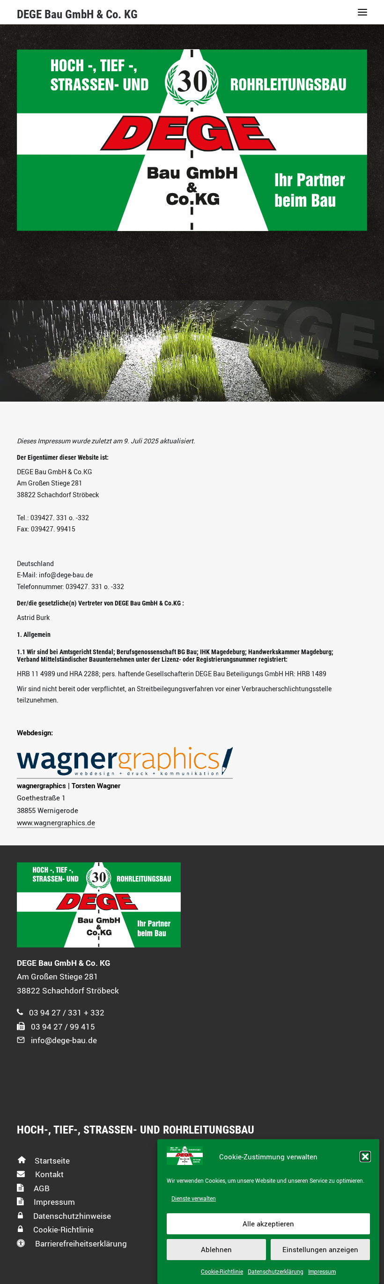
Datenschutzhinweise (71, 1215)
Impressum (322, 1271)
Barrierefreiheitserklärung (80, 1243)
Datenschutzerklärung (275, 1271)
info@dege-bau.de (64, 1040)
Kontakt (48, 1174)
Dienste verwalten (193, 1198)
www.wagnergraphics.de (56, 822)
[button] (365, 1156)
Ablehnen (216, 1249)
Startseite (52, 1160)
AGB (41, 1188)
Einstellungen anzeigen (320, 1249)
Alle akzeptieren (268, 1223)
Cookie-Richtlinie (222, 1271)
